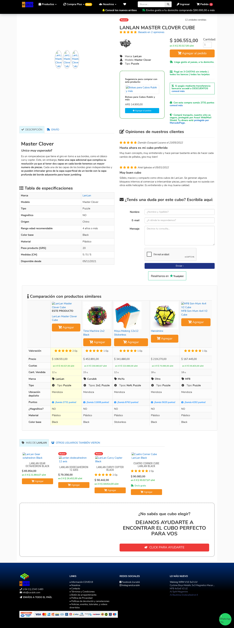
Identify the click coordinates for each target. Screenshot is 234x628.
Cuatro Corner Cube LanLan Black (146, 465)
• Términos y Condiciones (82, 591)
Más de (36, 442)
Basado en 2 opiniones (151, 32)
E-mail (135, 220)
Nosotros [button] (108, 4)
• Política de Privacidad (81, 598)
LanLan (87, 195)
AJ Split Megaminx (179, 591)
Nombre (134, 212)
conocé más (178, 91)
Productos (48, 4)
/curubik (131, 582)
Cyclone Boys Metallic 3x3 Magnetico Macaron (192, 585)
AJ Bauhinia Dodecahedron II (184, 594)
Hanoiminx (157, 331)
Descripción (33, 129)
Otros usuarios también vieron (77, 442)
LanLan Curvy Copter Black (110, 469)
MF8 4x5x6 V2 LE (179, 588)
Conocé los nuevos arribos (121, 10)
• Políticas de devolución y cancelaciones (89, 601)
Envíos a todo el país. (37, 597)
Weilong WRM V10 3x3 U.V (184, 582)
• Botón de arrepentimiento (83, 594)
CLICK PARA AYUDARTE (166, 547)
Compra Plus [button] (78, 4)
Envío (54, 129)
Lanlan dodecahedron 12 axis (73, 469)
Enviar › (180, 265)
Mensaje (134, 228)
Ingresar (184, 4)
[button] (126, 4)
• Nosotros (75, 585)
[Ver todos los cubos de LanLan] (142, 43)
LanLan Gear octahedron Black (37, 465)
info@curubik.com (31, 592)
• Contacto (75, 588)
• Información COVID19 (81, 582)
